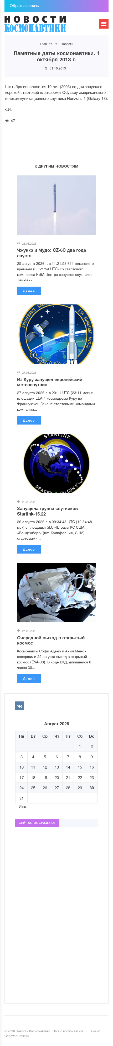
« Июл (21, 806)
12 (45, 767)
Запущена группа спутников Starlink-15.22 (47, 511)
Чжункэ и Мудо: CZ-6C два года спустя (51, 252)
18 (33, 777)
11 (33, 767)
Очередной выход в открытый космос (51, 640)
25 (33, 787)
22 (80, 777)
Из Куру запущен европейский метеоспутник (49, 382)
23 (92, 777)
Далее (29, 290)
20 (57, 777)
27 (57, 787)
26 (45, 787)
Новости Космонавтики (43, 26)
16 (92, 767)
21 (68, 777)
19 (45, 777)
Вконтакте (19, 705)
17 (21, 777)
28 (68, 787)
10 (21, 767)
